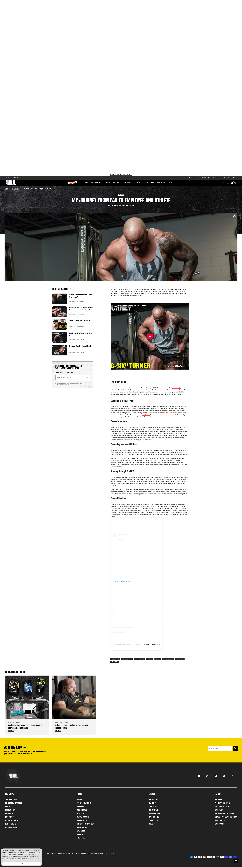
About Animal (218, 178)
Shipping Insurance (154, 814)
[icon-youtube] (216, 776)
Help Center (152, 803)
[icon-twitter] (232, 776)
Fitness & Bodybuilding (84, 803)
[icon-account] (228, 183)
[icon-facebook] (199, 776)
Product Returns (154, 810)
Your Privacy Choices (224, 807)
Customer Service (154, 800)
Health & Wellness (10, 824)
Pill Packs (84, 183)
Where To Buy (153, 807)
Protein (116, 183)
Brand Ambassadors (83, 817)
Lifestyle (157, 659)
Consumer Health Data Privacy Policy (225, 817)
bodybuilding (180, 659)
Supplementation (127, 659)
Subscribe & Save (82, 810)
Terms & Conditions (220, 820)
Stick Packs (150, 183)
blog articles (15, 189)
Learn (170, 183)
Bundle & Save (81, 814)
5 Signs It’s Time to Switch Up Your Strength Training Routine (71, 726)
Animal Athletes (82, 820)
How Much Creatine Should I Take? (80, 346)
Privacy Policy (218, 800)
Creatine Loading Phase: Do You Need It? (81, 334)
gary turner (114, 662)
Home (6, 189)
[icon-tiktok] (224, 776)
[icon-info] (235, 183)
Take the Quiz (81, 838)
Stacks (138, 183)
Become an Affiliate (83, 827)
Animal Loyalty (81, 807)
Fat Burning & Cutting (12, 820)
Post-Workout (9, 817)
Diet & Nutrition (140, 659)
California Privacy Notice (222, 803)
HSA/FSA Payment (154, 820)
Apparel (160, 183)
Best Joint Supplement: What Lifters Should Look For (80, 296)
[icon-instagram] (207, 776)
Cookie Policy (218, 810)
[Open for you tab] (236, 861)
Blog (231, 178)
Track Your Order (154, 817)
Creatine (107, 183)
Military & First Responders (85, 824)
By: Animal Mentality (114, 205)
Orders (205, 178)
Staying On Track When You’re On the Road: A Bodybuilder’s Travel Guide (25, 726)
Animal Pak (145, 394)
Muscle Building (10, 810)
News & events (115, 659)
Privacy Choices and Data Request (224, 814)
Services (194, 178)
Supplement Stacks (11, 800)
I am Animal (146, 415)
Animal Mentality (168, 659)
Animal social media (168, 413)
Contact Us (152, 824)
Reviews (79, 800)
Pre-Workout (95, 183)
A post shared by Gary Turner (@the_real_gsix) (127, 644)
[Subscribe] (235, 748)
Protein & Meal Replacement (13, 803)
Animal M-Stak (176, 388)
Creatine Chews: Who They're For (79, 320)
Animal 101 (80, 834)
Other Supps (126, 183)
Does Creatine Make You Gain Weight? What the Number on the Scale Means (81, 308)
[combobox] (17, 178)
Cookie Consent (219, 824)
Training (149, 659)
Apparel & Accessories (11, 827)
